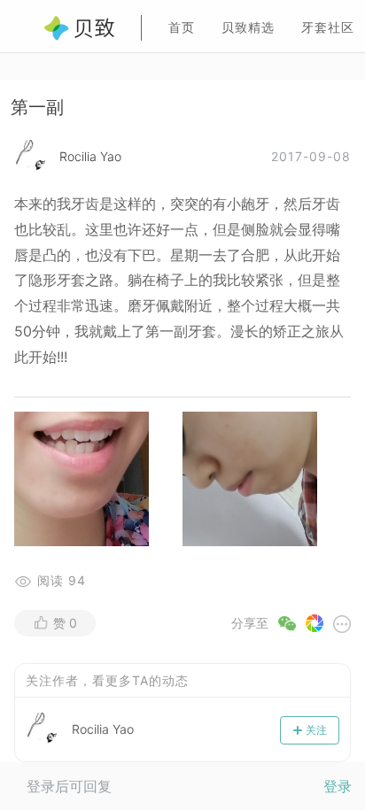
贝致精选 (248, 27)
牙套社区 (327, 27)
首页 (181, 27)
